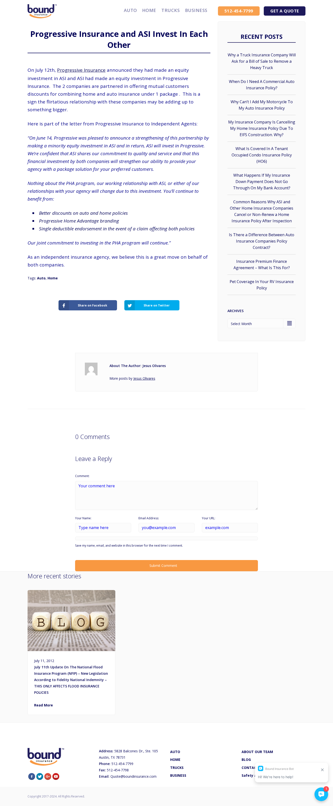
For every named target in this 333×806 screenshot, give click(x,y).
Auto (41, 278)
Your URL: (208, 518)
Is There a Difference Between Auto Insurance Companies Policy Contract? (261, 241)
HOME (149, 10)
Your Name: (83, 518)
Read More (43, 705)
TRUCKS (170, 10)
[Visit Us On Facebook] (32, 776)
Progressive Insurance (81, 70)
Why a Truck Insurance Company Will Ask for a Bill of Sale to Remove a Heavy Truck (262, 61)
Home (53, 278)
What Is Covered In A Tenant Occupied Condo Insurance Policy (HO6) (262, 155)
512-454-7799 (121, 763)
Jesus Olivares (144, 378)
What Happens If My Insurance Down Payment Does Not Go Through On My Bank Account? (261, 182)
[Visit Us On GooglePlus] (48, 776)
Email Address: (148, 518)
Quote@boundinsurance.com (133, 776)
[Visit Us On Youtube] (56, 776)
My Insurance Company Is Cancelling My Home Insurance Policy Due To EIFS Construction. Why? (261, 128)
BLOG (246, 759)
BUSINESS (196, 10)
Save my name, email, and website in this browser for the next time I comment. (129, 545)
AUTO (130, 10)
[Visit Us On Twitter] (40, 776)
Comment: (82, 476)
